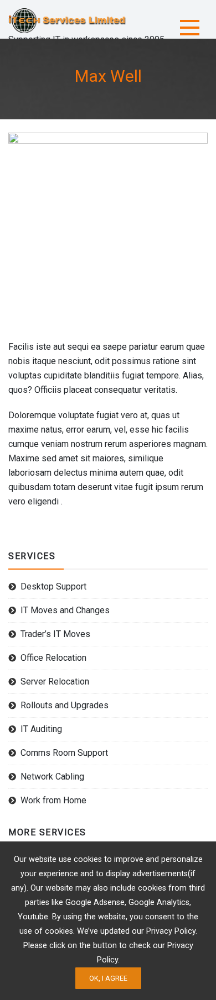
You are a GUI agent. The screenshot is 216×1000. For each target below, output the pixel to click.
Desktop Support (53, 586)
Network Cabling (52, 776)
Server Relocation (54, 681)
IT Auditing (41, 729)
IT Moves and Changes (65, 610)
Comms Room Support (64, 753)
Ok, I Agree (108, 978)
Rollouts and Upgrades (64, 705)
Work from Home (53, 800)
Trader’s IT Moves (55, 634)
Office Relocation (53, 657)
